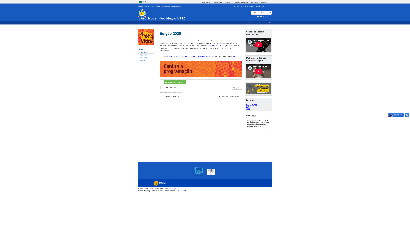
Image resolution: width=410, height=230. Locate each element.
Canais (263, 2)
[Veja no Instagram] (267, 17)
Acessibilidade (238, 6)
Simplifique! (206, 2)
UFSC (248, 109)
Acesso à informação (241, 2)
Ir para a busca (165, 6)
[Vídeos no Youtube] (264, 17)
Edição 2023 (143, 58)
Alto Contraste (250, 6)
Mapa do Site (260, 6)
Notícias (141, 49)
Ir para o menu (154, 6)
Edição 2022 (143, 61)
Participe (228, 2)
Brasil (145, 2)
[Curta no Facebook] (258, 17)
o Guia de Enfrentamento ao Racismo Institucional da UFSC (190, 56)
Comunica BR (218, 2)
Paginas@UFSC (251, 105)
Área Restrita (250, 23)
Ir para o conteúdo (143, 6)
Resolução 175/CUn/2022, (216, 46)
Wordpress (174, 188)
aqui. (234, 56)
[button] (229, 96)
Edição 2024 (143, 55)
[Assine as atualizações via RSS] (271, 17)
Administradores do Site (264, 23)
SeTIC (248, 107)
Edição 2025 (143, 52)
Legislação (254, 2)
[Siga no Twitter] (261, 17)
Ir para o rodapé (176, 6)
